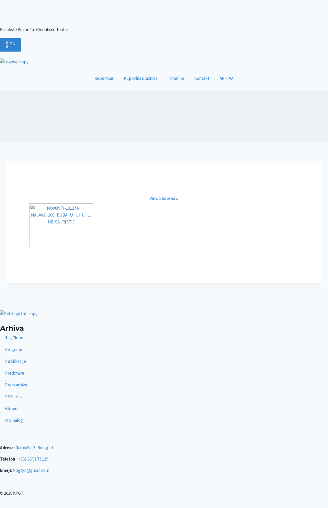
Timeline (176, 78)
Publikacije (15, 361)
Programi (13, 349)
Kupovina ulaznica (140, 78)
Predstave (14, 373)
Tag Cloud (14, 337)
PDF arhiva (15, 396)
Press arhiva (16, 385)
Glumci (11, 408)
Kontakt (201, 78)
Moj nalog (14, 420)
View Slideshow (164, 198)
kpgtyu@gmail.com (31, 470)
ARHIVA (226, 78)
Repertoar (104, 78)
